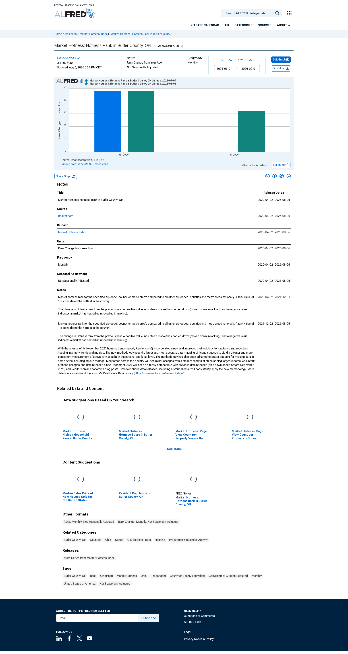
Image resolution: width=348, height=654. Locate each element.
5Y (230, 60)
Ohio (108, 540)
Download (279, 68)
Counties (95, 540)
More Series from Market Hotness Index (89, 558)
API (226, 25)
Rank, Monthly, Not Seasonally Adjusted (89, 521)
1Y (221, 60)
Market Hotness (127, 576)
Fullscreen (280, 165)
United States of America (80, 583)
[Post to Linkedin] (289, 176)
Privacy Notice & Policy (199, 639)
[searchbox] (252, 13)
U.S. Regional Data (139, 540)
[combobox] (252, 12)
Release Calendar (205, 25)
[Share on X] (267, 176)
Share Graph (64, 176)
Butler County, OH (75, 540)
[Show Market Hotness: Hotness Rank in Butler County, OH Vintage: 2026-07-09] (133, 80)
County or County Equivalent (187, 576)
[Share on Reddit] (281, 176)
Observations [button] (66, 58)
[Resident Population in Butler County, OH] (137, 479)
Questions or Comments (199, 616)
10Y (240, 60)
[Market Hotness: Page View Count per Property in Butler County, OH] (250, 417)
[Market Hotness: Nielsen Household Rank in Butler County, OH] (81, 417)
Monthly (257, 576)
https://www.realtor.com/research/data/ (159, 373)
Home (58, 34)
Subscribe (148, 618)
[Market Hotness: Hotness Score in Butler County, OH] (137, 417)
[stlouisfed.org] (74, 5)
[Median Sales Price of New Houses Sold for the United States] (81, 479)
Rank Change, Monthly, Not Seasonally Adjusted (148, 521)
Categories (243, 25)
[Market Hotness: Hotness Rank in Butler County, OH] (193, 479)
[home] (75, 13)
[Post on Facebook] (274, 176)
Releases (71, 34)
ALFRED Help (192, 622)
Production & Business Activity (188, 540)
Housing (160, 540)
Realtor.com (65, 216)
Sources (265, 25)
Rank (93, 576)
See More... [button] (175, 449)
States (119, 540)
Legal (187, 632)
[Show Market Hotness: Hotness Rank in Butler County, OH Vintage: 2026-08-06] (133, 83)
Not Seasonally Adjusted (115, 583)
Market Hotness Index (93, 34)
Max (251, 60)
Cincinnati (106, 576)
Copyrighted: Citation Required (228, 576)
